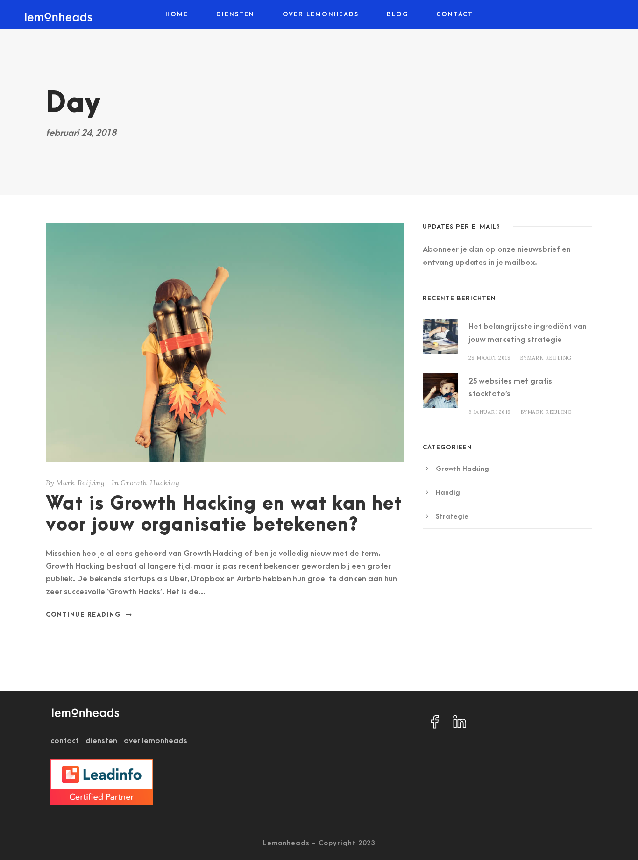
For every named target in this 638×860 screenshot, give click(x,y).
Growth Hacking (150, 482)
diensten (101, 741)
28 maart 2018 (489, 358)
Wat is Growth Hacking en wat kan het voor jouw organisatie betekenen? (224, 514)
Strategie (452, 516)
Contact (454, 14)
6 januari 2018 (489, 412)
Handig (448, 493)
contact (64, 741)
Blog (397, 14)
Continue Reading (83, 614)
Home (176, 14)
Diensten (235, 14)
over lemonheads (155, 741)
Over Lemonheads (321, 14)
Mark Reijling (80, 482)
